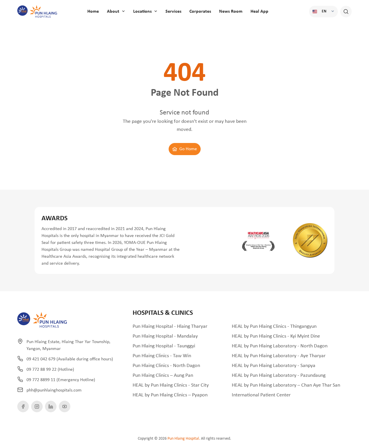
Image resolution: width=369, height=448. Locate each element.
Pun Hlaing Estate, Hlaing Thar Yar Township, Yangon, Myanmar (68, 345)
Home (93, 11)
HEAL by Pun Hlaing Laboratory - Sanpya (273, 365)
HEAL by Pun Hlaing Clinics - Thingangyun (274, 326)
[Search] (346, 11)
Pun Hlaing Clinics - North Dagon (166, 365)
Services (173, 11)
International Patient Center (261, 395)
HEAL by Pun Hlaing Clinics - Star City (171, 385)
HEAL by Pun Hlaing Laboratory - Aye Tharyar (278, 356)
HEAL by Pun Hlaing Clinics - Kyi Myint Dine (276, 336)
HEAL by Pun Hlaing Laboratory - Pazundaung (278, 375)
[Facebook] (23, 406)
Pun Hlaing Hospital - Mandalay (165, 336)
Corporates (200, 11)
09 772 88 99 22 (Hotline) (50, 369)
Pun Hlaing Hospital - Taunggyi (164, 346)
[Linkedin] (51, 406)
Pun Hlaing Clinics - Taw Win (162, 356)
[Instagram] (37, 406)
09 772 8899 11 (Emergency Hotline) (61, 380)
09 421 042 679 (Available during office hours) (70, 359)
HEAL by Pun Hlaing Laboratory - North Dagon (279, 346)
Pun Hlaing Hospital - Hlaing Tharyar (170, 326)
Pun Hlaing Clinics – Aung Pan (163, 375)
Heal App (259, 11)
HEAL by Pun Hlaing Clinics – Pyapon (170, 395)
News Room (230, 11)
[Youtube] (64, 406)
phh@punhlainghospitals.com (54, 390)
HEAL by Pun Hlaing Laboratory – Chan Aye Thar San (286, 385)
